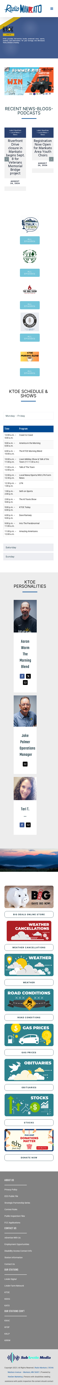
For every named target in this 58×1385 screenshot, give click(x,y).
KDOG (7, 1315)
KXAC (7, 1337)
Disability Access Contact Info (18, 1267)
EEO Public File (11, 1213)
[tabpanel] (28, 499)
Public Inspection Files (14, 1232)
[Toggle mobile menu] (52, 8)
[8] (29, 24)
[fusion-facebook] (22, 692)
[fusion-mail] (25, 699)
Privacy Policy (10, 1206)
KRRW (7, 1357)
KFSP (7, 1343)
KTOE (7, 1309)
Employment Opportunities (16, 1261)
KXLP (7, 1350)
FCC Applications (12, 1239)
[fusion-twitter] (28, 692)
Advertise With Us (12, 1254)
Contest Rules (10, 1226)
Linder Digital (10, 1295)
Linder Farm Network (14, 1302)
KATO (7, 1322)
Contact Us (9, 1280)
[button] (6, 167)
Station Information (13, 1274)
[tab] (28, 432)
